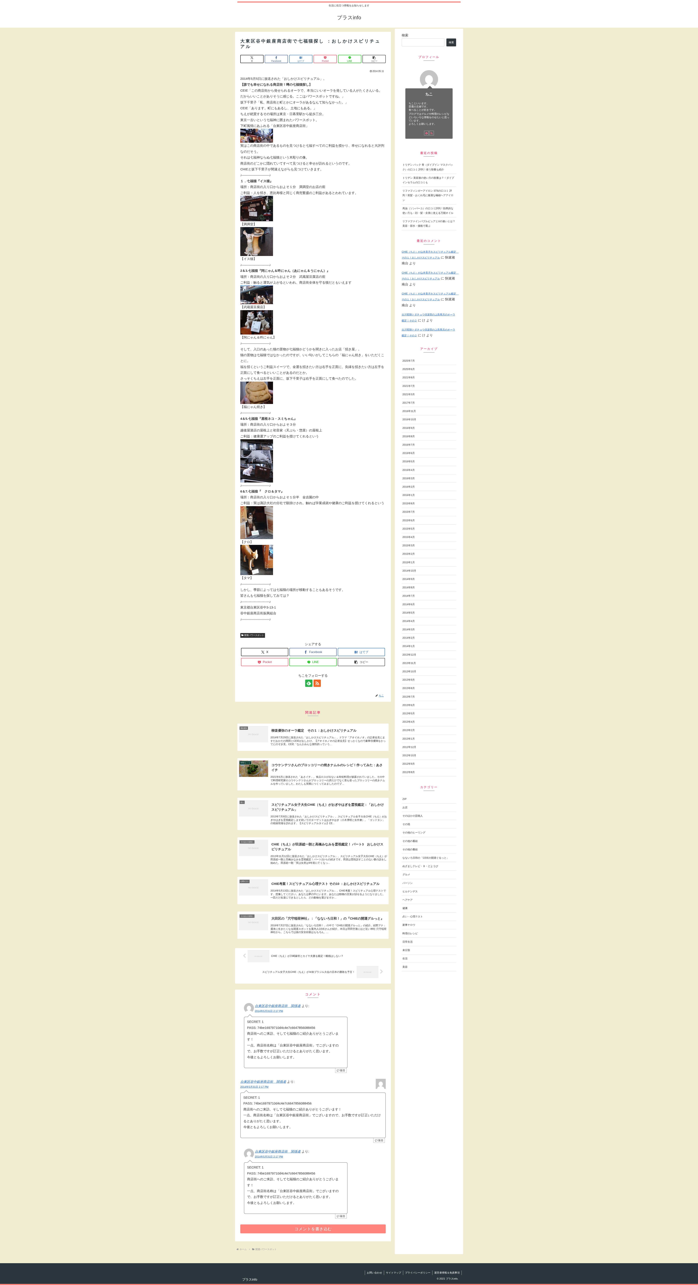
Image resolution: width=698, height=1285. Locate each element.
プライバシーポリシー (417, 1272)
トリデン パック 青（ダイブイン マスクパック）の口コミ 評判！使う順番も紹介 (427, 167)
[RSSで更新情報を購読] (317, 683)
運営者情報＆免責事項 (447, 1272)
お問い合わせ (374, 1272)
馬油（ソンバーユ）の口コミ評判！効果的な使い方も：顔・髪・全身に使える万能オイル (427, 210)
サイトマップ (393, 1272)
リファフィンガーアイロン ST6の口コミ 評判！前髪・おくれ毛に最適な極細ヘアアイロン (427, 195)
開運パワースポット (254, 635)
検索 (405, 35)
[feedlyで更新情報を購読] (308, 683)
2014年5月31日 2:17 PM (269, 1011)
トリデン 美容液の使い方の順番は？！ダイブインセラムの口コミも (428, 180)
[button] (374, 59)
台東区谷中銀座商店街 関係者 (278, 1006)
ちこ (429, 94)
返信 (342, 1070)
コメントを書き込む (313, 1229)
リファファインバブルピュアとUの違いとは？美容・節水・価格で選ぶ (428, 223)
